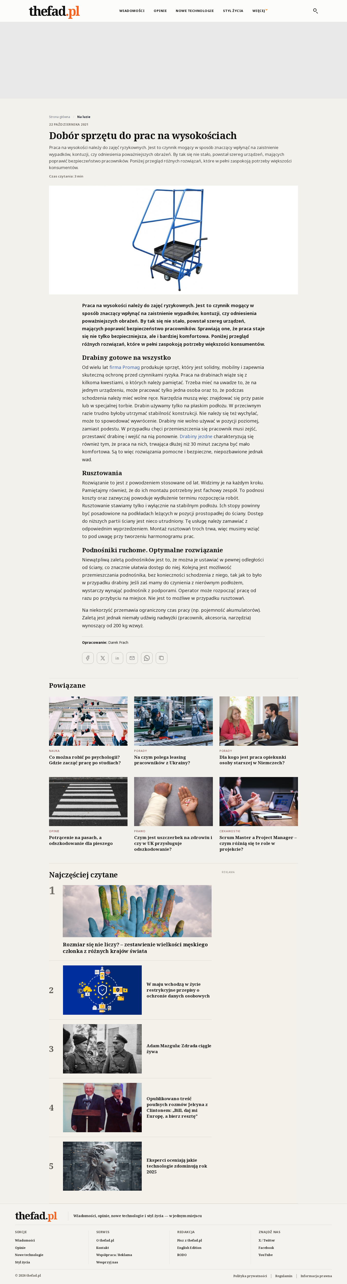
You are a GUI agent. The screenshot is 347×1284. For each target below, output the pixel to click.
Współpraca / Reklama (114, 1255)
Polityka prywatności (250, 1276)
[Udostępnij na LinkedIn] (117, 658)
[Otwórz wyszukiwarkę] (313, 11)
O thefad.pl (105, 1240)
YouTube (266, 1255)
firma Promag (124, 367)
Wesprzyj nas (107, 1262)
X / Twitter (267, 1240)
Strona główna (59, 117)
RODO (182, 1255)
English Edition (189, 1248)
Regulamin (283, 1276)
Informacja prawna (316, 1276)
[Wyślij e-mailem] (132, 658)
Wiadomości (132, 10)
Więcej (259, 10)
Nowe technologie (195, 10)
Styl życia (233, 10)
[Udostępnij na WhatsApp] (147, 658)
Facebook (266, 1248)
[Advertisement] (173, 59)
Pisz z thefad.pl (189, 1240)
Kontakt (102, 1248)
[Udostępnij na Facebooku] (88, 658)
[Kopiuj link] (161, 658)
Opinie (160, 10)
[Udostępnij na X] (102, 658)
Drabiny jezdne (196, 436)
